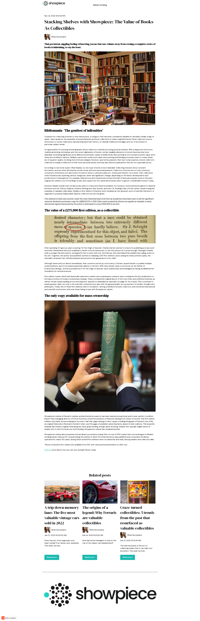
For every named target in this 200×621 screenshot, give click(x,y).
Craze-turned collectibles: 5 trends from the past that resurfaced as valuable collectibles (137, 518)
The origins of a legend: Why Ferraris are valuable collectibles (99, 515)
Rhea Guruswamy (59, 37)
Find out (47, 450)
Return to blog (100, 5)
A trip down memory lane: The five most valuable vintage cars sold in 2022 (61, 515)
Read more (52, 557)
